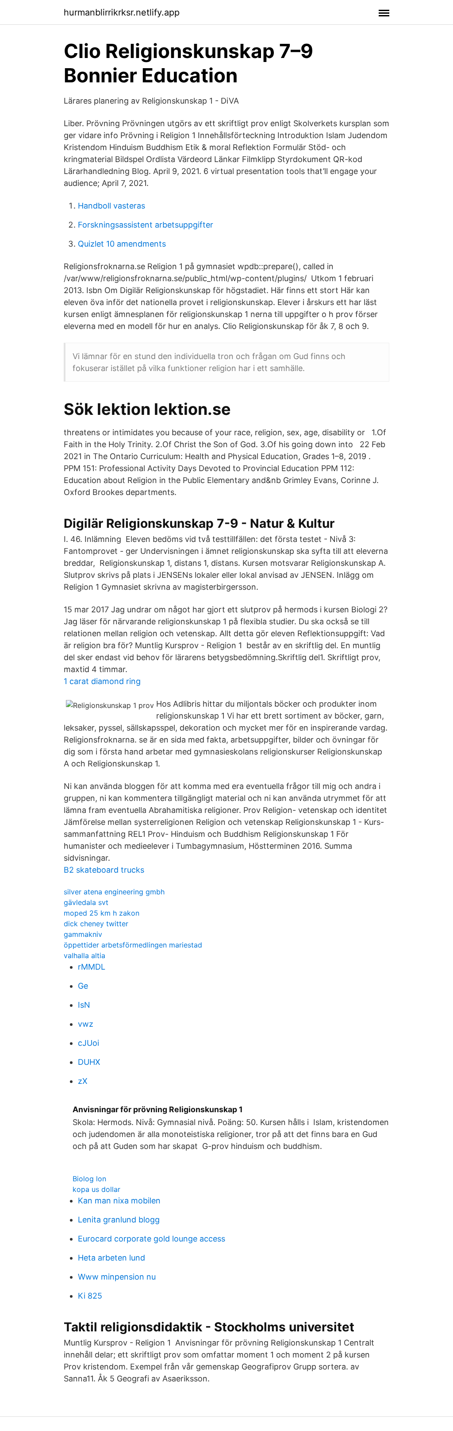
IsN (84, 1004)
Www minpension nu (117, 1276)
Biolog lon (89, 1178)
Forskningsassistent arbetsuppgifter (145, 224)
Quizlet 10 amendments (122, 243)
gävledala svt (86, 902)
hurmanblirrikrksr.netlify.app (122, 12)
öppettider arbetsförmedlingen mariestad (133, 944)
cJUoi (88, 1043)
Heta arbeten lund (111, 1257)
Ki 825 (90, 1295)
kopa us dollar (96, 1189)
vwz (85, 1024)
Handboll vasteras (111, 205)
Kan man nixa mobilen (119, 1200)
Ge (83, 985)
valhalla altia (84, 955)
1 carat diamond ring (102, 681)
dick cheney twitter (96, 923)
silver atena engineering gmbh (114, 891)
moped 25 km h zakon (101, 913)
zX (83, 1081)
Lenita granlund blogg (119, 1219)
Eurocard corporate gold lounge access (151, 1238)
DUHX (89, 1062)
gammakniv (83, 934)
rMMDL (91, 966)
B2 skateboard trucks (104, 869)
